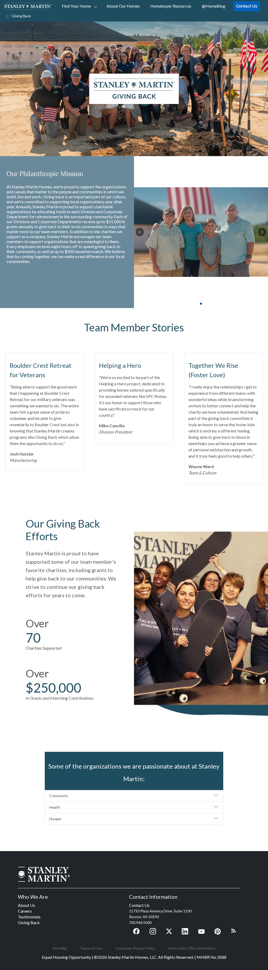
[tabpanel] (201, 232)
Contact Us (246, 6)
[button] (134, 796)
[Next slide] (262, 232)
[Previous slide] (140, 232)
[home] (6, 16)
